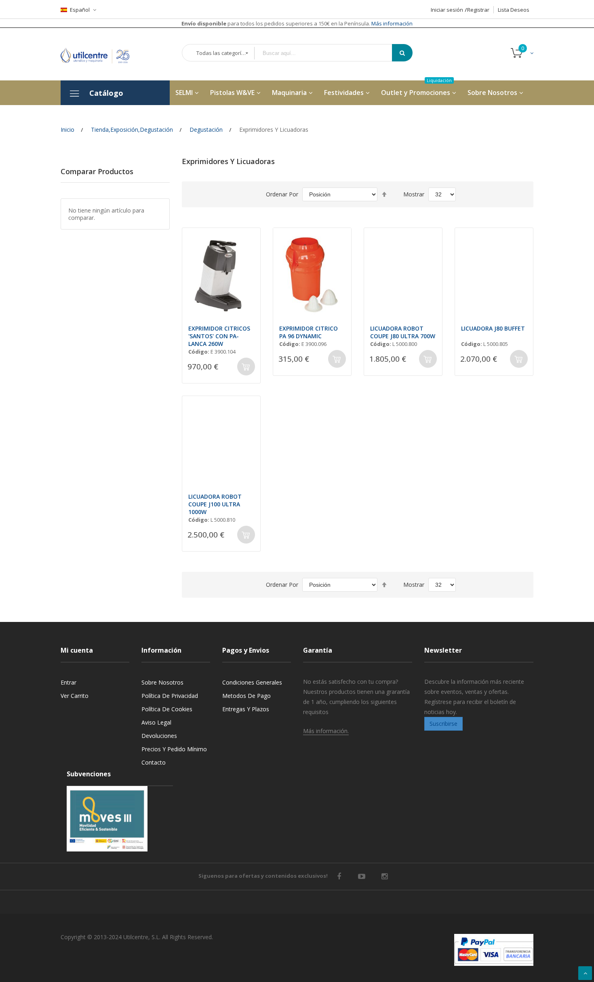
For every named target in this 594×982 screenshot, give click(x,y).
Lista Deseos (513, 9)
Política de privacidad (169, 696)
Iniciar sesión (447, 9)
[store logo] (101, 54)
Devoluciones (159, 736)
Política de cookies (166, 709)
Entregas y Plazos (245, 709)
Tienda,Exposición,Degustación (132, 129)
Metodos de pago (246, 696)
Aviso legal (156, 722)
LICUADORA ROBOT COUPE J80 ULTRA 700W (402, 332)
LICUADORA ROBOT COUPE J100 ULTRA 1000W (215, 504)
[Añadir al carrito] (246, 366)
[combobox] (329, 53)
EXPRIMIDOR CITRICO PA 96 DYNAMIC (308, 332)
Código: (198, 351)
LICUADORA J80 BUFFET (493, 328)
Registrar (478, 9)
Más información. (326, 731)
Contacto (153, 762)
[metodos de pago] (493, 950)
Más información (391, 23)
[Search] (402, 52)
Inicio (67, 129)
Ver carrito (74, 696)
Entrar (68, 682)
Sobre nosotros (162, 682)
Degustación (206, 129)
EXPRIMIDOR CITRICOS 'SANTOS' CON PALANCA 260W (219, 336)
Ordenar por (282, 194)
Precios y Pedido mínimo (174, 749)
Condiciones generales (252, 682)
